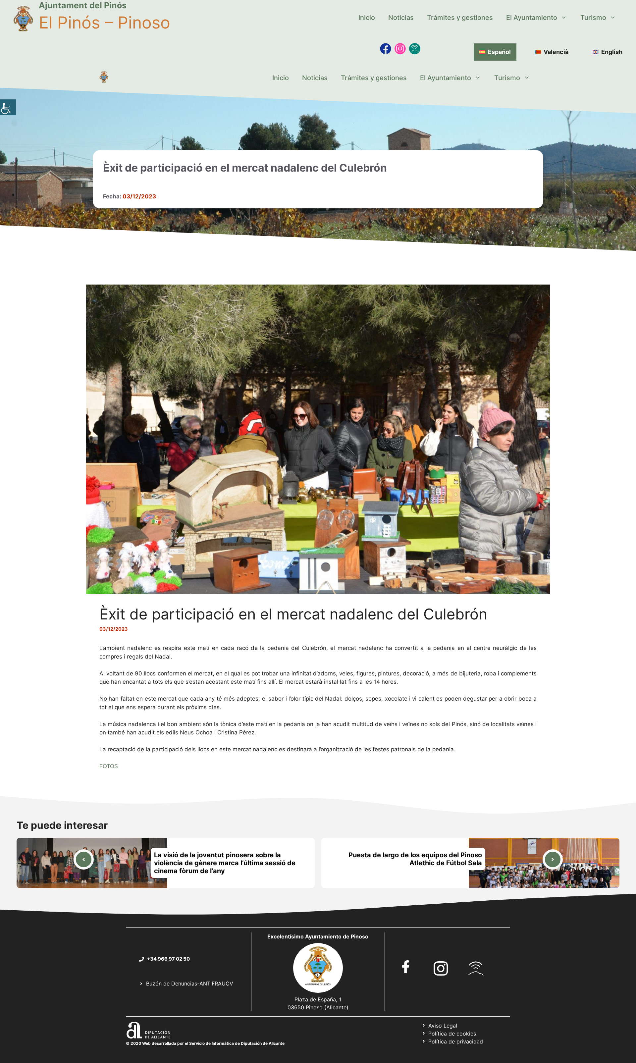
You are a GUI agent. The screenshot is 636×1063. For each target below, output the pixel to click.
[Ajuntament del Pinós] (103, 78)
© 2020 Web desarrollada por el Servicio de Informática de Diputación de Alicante (205, 1043)
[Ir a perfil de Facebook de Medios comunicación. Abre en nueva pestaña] (385, 49)
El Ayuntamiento (531, 18)
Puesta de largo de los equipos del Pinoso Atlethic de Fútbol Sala (415, 859)
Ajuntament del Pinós (83, 5)
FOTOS (108, 766)
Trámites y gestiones (460, 18)
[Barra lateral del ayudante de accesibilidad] (8, 107)
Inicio (366, 18)
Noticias (401, 18)
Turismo (593, 18)
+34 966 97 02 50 (168, 959)
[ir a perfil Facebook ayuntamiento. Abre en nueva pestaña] (406, 966)
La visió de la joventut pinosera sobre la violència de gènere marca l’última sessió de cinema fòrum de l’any (224, 863)
